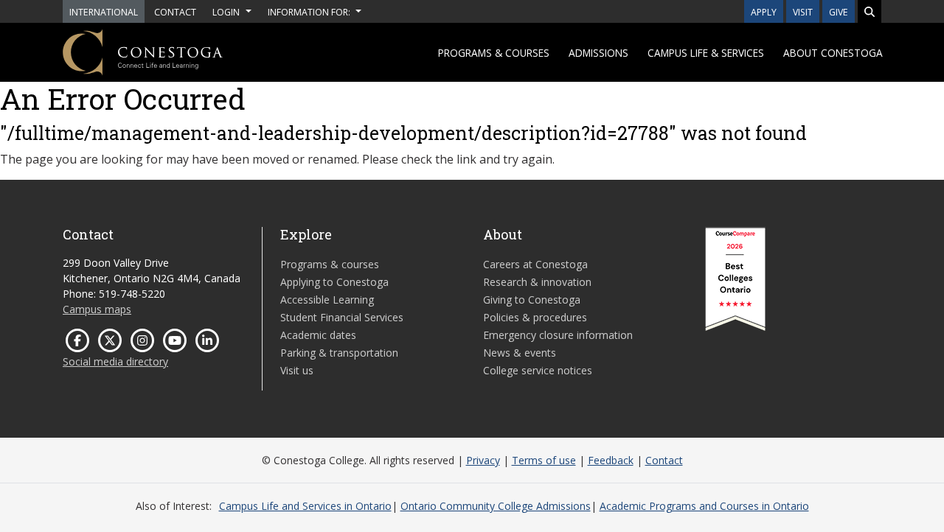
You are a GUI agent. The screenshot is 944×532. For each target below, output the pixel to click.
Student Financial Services (341, 317)
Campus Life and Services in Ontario (305, 506)
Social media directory (115, 361)
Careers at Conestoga (535, 264)
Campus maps (97, 309)
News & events (519, 353)
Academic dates (318, 335)
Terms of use (544, 460)
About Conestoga (833, 53)
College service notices (537, 370)
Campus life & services (706, 53)
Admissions (598, 53)
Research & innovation (537, 282)
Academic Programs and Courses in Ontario (704, 506)
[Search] (869, 11)
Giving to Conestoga (531, 300)
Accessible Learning (327, 300)
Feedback (611, 460)
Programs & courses (493, 53)
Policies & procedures (535, 317)
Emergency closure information (558, 335)
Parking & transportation (339, 353)
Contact (664, 460)
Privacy (483, 460)
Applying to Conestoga (334, 282)
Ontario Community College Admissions (495, 506)
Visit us (296, 370)
